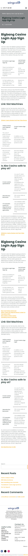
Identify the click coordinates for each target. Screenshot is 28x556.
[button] (26, 8)
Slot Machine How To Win (8, 447)
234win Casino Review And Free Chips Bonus (14, 120)
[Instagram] (9, 551)
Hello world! (21, 497)
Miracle (25, 555)
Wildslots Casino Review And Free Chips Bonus (12, 234)
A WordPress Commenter (8, 497)
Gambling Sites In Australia (9, 317)
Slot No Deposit (5, 487)
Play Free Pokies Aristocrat (8, 311)
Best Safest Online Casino (8, 316)
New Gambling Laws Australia (9, 482)
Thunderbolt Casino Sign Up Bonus (11, 485)
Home (4, 13)
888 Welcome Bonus (7, 480)
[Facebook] (2, 551)
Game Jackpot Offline (7, 478)
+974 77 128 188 (7, 8)
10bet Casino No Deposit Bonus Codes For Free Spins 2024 (13, 313)
